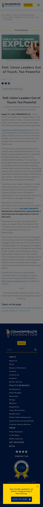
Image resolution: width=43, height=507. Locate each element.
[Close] (37, 486)
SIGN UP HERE (19, 499)
